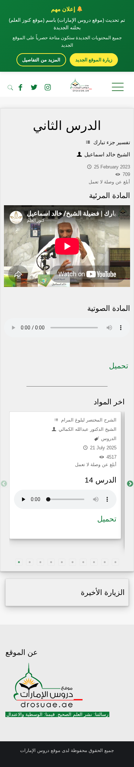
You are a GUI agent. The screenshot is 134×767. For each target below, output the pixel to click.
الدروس (108, 438)
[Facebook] (20, 87)
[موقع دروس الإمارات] (67, 86)
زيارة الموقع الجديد (93, 59)
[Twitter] (34, 87)
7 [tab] (83, 562)
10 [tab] (115, 562)
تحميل (118, 366)
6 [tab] (72, 562)
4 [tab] (51, 562)
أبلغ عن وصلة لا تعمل (95, 464)
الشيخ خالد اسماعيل (106, 154)
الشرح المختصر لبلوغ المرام (88, 420)
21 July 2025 (102, 447)
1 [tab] (19, 562)
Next (130, 484)
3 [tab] (40, 562)
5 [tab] (61, 562)
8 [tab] (94, 562)
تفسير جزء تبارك (111, 142)
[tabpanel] (65, 475)
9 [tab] (104, 562)
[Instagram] (48, 87)
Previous (4, 484)
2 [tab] (29, 562)
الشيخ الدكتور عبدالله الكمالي (86, 429)
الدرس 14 (100, 480)
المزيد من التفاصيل (41, 59)
